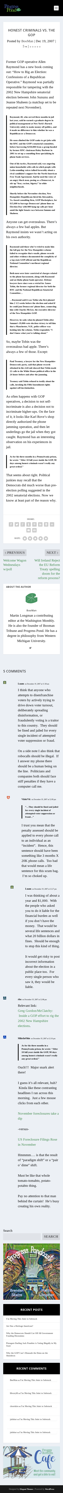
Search (7, 1230)
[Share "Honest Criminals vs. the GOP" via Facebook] (11, 524)
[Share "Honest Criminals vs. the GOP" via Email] (29, 530)
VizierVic (26, 799)
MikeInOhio (24, 1038)
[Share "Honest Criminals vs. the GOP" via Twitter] (17, 524)
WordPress (49, 1489)
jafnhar (13, 1419)
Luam (21, 683)
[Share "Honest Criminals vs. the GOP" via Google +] (23, 524)
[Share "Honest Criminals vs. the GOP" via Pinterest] (34, 524)
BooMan (27, 41)
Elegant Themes (26, 1489)
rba (19, 999)
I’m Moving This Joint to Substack (21, 1319)
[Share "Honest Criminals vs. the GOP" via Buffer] (46, 524)
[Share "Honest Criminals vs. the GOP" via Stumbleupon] (52, 524)
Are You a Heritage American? (19, 1326)
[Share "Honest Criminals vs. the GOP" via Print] (34, 530)
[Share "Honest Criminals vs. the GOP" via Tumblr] (29, 524)
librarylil (14, 1393)
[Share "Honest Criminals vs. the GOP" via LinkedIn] (40, 524)
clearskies (14, 1406)
